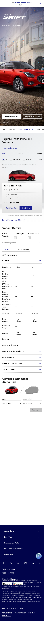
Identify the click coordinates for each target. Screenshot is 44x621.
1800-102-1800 (8, 573)
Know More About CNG (12, 220)
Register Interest (11, 116)
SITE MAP (31, 613)
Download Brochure (32, 116)
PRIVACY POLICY (20, 613)
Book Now (26, 208)
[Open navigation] (3, 3)
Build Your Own (11, 208)
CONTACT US (6, 616)
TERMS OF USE (7, 613)
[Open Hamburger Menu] (3, 129)
